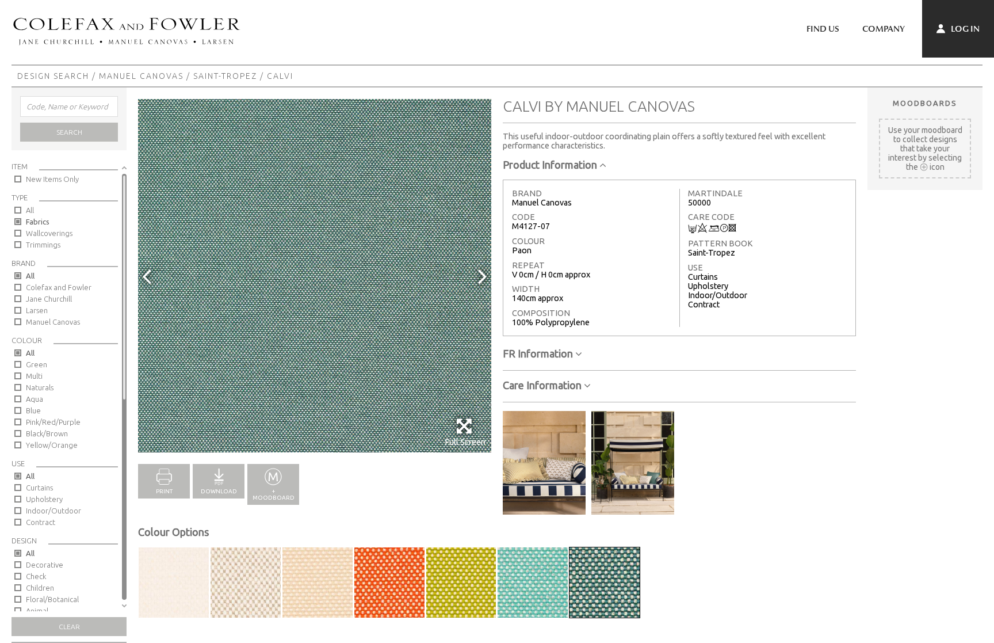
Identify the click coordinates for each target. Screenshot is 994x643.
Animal (37, 611)
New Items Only (52, 179)
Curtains (39, 488)
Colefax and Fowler (58, 287)
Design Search (53, 76)
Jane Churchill (49, 299)
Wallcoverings (49, 233)
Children (40, 588)
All (30, 210)
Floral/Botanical (52, 599)
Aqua (34, 399)
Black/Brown (47, 433)
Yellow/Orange (52, 445)
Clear (69, 626)
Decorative (44, 565)
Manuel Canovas (141, 76)
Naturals (39, 387)
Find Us (822, 29)
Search (69, 132)
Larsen (37, 310)
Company (883, 29)
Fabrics (37, 222)
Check (36, 576)
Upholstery (44, 499)
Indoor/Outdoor (53, 511)
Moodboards (925, 103)
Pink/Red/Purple (53, 422)
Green (36, 364)
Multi (34, 376)
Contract (40, 522)
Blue (33, 410)
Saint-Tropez (225, 76)
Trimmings (43, 245)
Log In (964, 29)
